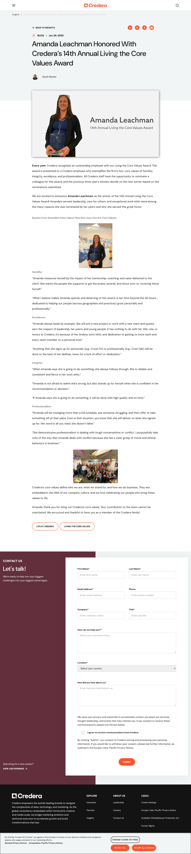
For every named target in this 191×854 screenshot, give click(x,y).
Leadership (118, 802)
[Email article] (151, 27)
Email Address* (85, 589)
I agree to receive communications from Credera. (113, 732)
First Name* (83, 568)
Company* (82, 609)
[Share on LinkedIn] (130, 27)
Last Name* (135, 568)
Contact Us (118, 818)
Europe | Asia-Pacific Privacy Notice (158, 810)
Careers (117, 810)
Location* (82, 662)
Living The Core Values (77, 526)
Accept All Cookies (144, 847)
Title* (132, 609)
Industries (91, 802)
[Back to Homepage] (95, 5)
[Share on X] (137, 27)
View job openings (13, 768)
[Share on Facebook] (144, 27)
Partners (91, 810)
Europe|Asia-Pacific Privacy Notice (46, 843)
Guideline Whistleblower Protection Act (160, 818)
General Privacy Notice (16, 843)
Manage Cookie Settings (125, 839)
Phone (132, 589)
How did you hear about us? (91, 682)
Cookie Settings (148, 802)
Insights (15, 14)
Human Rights (148, 825)
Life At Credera (45, 526)
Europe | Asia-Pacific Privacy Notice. (114, 747)
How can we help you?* (89, 629)
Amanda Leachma (80, 196)
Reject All (120, 847)
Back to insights (45, 27)
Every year (39, 165)
